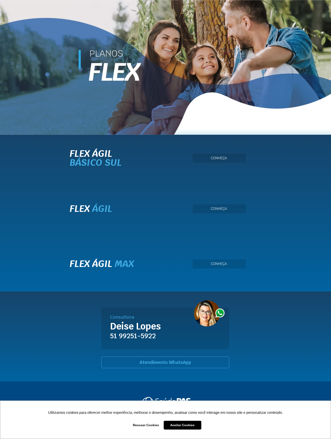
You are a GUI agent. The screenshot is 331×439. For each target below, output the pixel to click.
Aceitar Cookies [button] (182, 425)
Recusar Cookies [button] (146, 425)
